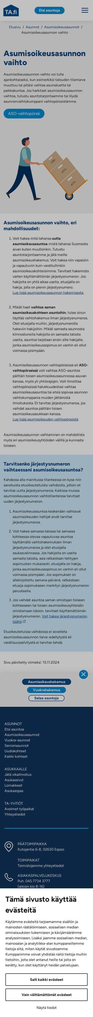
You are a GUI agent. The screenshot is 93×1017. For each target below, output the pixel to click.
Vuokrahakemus (46, 690)
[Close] (83, 674)
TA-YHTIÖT (14, 803)
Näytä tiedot (47, 1007)
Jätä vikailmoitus (18, 774)
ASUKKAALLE (16, 769)
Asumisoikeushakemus (46, 682)
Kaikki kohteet (16, 756)
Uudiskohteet (15, 751)
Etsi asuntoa (14, 729)
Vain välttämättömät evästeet (47, 995)
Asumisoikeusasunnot (61, 27)
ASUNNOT (13, 724)
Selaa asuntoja (46, 698)
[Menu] (85, 10)
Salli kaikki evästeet (46, 979)
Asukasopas (14, 791)
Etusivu (15, 27)
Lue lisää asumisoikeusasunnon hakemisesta (48, 293)
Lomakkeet (13, 785)
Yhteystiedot (15, 814)
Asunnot (32, 27)
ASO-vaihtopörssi (24, 113)
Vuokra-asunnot (17, 740)
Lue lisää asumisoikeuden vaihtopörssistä (45, 419)
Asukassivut (14, 780)
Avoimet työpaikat (19, 809)
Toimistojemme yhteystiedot (41, 865)
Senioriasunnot (17, 745)
